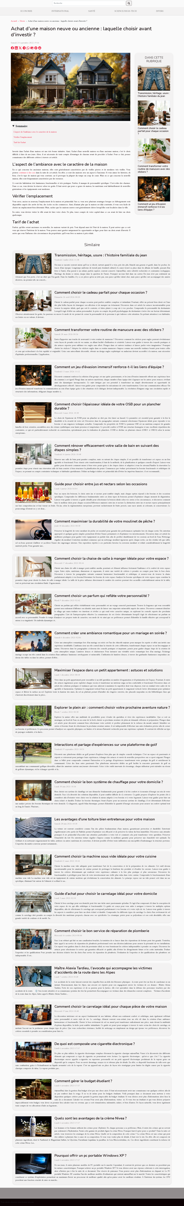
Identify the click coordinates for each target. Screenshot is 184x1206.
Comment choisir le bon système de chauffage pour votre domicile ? (108, 782)
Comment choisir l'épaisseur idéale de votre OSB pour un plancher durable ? (107, 406)
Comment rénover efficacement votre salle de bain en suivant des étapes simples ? (106, 447)
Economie (26, 11)
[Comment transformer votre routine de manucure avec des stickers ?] (154, 151)
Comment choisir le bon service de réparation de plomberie (101, 930)
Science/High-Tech (126, 11)
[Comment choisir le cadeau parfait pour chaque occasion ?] (154, 113)
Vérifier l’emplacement (23, 137)
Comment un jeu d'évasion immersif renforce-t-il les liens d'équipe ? (152, 206)
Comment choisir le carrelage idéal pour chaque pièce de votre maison (110, 1006)
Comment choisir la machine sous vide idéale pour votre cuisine (105, 856)
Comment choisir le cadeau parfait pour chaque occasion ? (153, 131)
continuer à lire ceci (27, 173)
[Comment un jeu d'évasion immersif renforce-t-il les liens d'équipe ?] (154, 189)
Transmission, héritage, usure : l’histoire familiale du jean (154, 95)
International (60, 11)
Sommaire (21, 126)
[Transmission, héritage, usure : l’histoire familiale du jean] (154, 78)
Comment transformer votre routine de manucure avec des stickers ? (154, 169)
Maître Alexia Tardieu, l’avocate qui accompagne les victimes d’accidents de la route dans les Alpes (103, 970)
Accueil (14, 21)
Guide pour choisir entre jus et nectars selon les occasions (100, 484)
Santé (91, 11)
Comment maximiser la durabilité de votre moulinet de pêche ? (104, 521)
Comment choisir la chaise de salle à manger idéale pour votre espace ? (111, 558)
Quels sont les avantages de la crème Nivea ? (90, 1118)
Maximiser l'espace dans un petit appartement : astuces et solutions (108, 670)
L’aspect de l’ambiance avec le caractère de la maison (35, 132)
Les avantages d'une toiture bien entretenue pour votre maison (104, 819)
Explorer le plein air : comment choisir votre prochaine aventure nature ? (112, 707)
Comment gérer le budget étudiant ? (83, 1081)
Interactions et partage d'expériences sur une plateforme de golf (105, 744)
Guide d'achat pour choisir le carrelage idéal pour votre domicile (105, 893)
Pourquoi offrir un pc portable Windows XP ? (90, 1155)
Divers (159, 11)
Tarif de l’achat (20, 142)
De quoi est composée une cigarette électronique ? (94, 1043)
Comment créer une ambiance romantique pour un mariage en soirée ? (110, 633)
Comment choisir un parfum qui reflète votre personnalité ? (101, 595)
